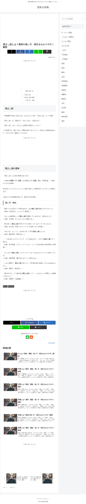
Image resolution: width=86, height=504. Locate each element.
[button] (47, 52)
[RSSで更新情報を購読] (31, 337)
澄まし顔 (27, 94)
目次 (27, 91)
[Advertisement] (29, 29)
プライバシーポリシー (43, 498)
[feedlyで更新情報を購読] (27, 337)
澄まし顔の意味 (30, 97)
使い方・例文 (31, 100)
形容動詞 (12, 286)
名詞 (6, 286)
